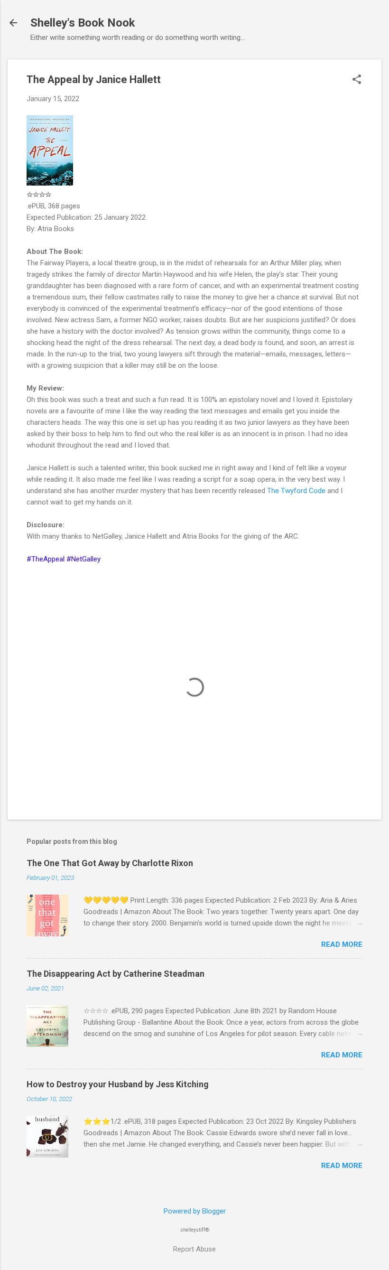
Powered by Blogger (195, 1211)
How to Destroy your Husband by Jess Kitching (118, 1084)
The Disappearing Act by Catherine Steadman (115, 974)
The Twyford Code (296, 490)
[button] (356, 80)
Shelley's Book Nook (82, 22)
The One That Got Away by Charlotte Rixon (110, 863)
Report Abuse (194, 1249)
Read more (341, 944)
